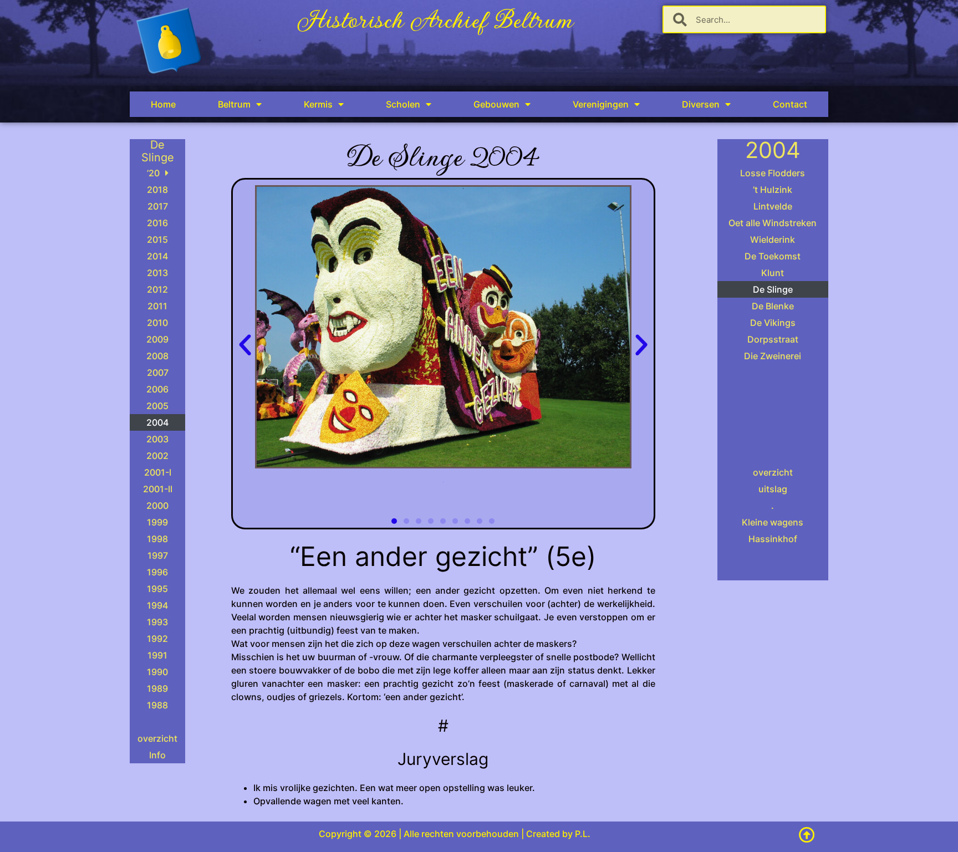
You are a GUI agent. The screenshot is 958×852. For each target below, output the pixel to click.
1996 (157, 572)
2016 (157, 222)
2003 (157, 439)
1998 (157, 538)
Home (163, 104)
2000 (157, 505)
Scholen (403, 104)
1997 (157, 555)
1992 (157, 638)
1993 (157, 621)
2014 (157, 256)
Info (157, 755)
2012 (157, 289)
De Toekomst (773, 256)
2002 (157, 455)
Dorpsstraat (772, 339)
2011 (157, 306)
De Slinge (773, 289)
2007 (158, 372)
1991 (157, 655)
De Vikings (773, 322)
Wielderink (772, 239)
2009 (157, 339)
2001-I (157, 472)
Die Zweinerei (772, 355)
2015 (157, 239)
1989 (157, 688)
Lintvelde (772, 206)
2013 (157, 272)
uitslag (772, 488)
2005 (157, 405)
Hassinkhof (772, 538)
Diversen (701, 104)
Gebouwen (496, 104)
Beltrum (234, 104)
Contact (790, 104)
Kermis (318, 104)
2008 (157, 355)
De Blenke (773, 306)
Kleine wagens (772, 522)
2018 (157, 189)
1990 (157, 671)
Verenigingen (601, 104)
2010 (157, 322)
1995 (157, 588)
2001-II (157, 488)
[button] (245, 345)
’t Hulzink (772, 189)
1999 (157, 522)
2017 (157, 206)
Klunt (772, 272)
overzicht (157, 738)
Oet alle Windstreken (772, 222)
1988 (157, 705)
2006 (157, 389)
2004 (157, 422)
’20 (153, 172)
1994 (157, 605)
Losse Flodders (772, 172)
